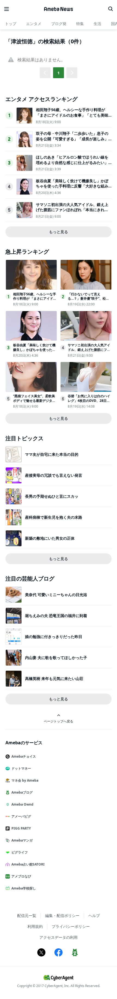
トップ (10, 23)
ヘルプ (94, 915)
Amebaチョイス (23, 756)
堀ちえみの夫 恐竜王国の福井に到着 (56, 615)
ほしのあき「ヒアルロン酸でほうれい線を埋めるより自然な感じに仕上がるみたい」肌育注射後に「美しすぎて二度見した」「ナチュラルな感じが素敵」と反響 (72, 165)
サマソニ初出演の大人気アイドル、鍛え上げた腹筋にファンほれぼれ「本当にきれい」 (72, 210)
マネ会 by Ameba (24, 780)
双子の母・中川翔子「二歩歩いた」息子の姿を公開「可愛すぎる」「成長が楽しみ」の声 (72, 139)
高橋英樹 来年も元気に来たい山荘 (54, 678)
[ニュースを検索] (110, 9)
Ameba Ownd (22, 804)
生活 (97, 23)
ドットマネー (21, 768)
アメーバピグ (21, 816)
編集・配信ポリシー (62, 915)
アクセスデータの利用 (58, 937)
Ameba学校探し (23, 888)
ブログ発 (58, 23)
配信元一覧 (26, 915)
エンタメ (33, 23)
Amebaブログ (22, 792)
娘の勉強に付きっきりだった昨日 (53, 636)
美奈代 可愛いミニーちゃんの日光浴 (56, 594)
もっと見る (58, 231)
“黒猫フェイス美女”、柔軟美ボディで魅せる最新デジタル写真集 (34, 401)
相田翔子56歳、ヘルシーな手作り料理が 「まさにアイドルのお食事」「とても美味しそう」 (72, 115)
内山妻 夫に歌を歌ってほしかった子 (56, 657)
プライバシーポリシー (71, 926)
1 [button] (58, 72)
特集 (80, 23)
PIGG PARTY (21, 828)
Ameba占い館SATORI (28, 864)
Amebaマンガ (22, 840)
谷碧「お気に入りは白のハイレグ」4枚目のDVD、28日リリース (89, 401)
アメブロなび (21, 876)
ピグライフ (19, 852)
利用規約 (35, 926)
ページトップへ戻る (58, 721)
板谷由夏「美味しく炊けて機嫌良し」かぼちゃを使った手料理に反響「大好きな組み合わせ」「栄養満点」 (72, 186)
